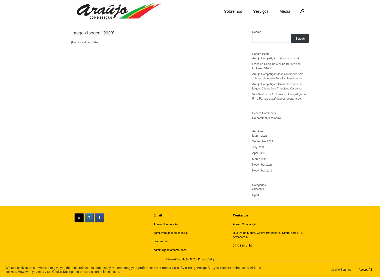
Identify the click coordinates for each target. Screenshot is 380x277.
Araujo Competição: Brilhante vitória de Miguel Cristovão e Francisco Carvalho (277, 86)
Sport (255, 195)
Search (256, 32)
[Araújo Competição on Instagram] (89, 217)
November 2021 (262, 164)
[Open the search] (302, 11)
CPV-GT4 (258, 189)
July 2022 (258, 147)
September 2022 (262, 141)
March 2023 (259, 135)
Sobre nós (233, 11)
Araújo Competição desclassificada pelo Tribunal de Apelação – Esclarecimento (277, 76)
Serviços (261, 11)
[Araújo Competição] (118, 11)
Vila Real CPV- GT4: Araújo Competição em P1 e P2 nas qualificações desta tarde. (280, 96)
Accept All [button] (365, 269)
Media (285, 11)
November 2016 (262, 170)
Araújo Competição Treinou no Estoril (276, 58)
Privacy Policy (206, 259)
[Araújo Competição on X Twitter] (79, 217)
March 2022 (259, 159)
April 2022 (258, 153)
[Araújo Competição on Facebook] (99, 217)
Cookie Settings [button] (341, 269)
